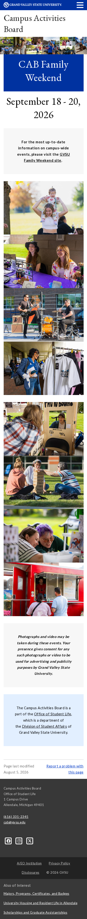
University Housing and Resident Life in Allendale (41, 903)
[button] (80, 5)
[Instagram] (19, 840)
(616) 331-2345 (16, 817)
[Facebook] (9, 840)
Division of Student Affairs (44, 726)
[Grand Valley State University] (33, 6)
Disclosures (30, 872)
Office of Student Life (52, 714)
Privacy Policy (59, 863)
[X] (30, 840)
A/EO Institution (29, 863)
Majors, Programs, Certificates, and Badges (36, 893)
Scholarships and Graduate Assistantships (35, 912)
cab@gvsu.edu (15, 822)
